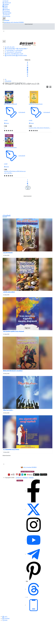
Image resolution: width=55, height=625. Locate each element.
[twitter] (33, 509)
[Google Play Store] (43, 475)
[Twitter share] (27, 181)
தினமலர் (6, 1)
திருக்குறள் (7, 14)
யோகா (7, 123)
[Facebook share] (27, 180)
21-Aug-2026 (6, 255)
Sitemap (31, 477)
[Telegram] (33, 554)
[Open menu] (4, 18)
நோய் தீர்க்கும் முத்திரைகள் (10, 104)
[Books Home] (5, 79)
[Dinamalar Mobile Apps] (33, 605)
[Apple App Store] (36, 475)
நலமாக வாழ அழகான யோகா (36, 104)
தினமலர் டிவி (7, 2)
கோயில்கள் (7, 9)
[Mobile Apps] (27, 76)
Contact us (18, 477)
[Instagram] (27, 65)
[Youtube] (27, 67)
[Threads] (27, 74)
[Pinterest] (27, 71)
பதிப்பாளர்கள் (8, 81)
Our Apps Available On (27, 471)
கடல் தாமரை (7, 16)
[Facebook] (27, 62)
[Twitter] (27, 64)
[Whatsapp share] (27, 183)
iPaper (6, 6)
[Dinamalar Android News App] (9, 475)
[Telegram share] (27, 185)
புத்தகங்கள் (7, 11)
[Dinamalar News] (27, 234)
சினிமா (6, 7)
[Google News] (27, 72)
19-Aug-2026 (6, 452)
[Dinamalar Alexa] (22, 475)
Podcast (6, 4)
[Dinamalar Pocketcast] (30, 475)
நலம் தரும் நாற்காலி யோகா (10, 147)
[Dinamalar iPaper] (13, 475)
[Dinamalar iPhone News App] (20, 475)
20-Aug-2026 (6, 373)
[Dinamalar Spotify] (25, 475)
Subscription (7, 13)
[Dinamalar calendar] (17, 475)
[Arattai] (27, 597)
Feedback (25, 477)
